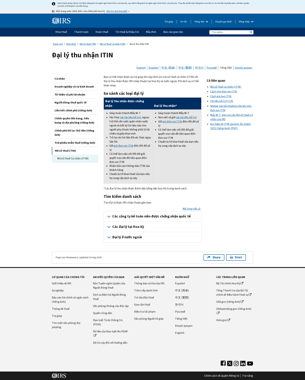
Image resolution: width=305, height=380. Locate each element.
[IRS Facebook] (223, 363)
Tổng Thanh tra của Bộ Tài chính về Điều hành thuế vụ (232, 293)
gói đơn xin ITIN (123, 146)
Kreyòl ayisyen (243, 68)
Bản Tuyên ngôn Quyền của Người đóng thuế (109, 285)
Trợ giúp (169, 21)
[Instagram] (236, 363)
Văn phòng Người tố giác (149, 319)
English (141, 68)
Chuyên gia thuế (223, 21)
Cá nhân (60, 78)
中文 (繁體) (185, 68)
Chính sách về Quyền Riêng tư (221, 376)
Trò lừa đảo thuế (144, 297)
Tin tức (183, 21)
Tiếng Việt (199, 21)
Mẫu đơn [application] (151, 32)
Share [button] (216, 257)
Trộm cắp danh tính (146, 290)
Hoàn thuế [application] (101, 32)
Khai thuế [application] (61, 32)
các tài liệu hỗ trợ (130, 117)
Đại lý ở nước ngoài (127, 237)
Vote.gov (221, 320)
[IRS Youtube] (250, 363)
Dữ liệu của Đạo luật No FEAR (110, 331)
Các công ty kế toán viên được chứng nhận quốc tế (151, 216)
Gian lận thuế (142, 304)
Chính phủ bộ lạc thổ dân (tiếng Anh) (74, 133)
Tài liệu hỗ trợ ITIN (221, 101)
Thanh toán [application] (81, 32)
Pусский (180, 311)
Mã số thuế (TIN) (88, 44)
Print (238, 257)
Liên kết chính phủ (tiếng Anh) (73, 110)
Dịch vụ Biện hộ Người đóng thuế (109, 297)
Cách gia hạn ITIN (220, 96)
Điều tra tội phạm (145, 311)
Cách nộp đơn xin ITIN (223, 91)
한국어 (199, 68)
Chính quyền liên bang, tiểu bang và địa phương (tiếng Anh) (74, 120)
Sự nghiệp (58, 290)
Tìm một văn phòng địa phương (66, 325)
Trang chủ (58, 44)
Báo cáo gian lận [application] (173, 32)
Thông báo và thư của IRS (149, 283)
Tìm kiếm (251, 32)
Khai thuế (71, 44)
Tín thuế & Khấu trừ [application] (127, 32)
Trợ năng (247, 376)
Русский (212, 68)
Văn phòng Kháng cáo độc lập (111, 306)
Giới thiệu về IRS (61, 283)
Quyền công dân (102, 313)
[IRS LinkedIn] (243, 363)
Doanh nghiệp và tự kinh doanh (74, 86)
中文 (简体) (168, 68)
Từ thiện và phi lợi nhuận (70, 94)
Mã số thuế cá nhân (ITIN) (225, 87)
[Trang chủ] (61, 19)
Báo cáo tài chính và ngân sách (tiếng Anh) (70, 300)
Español (154, 68)
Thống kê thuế (61, 309)
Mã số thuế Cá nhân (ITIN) (112, 44)
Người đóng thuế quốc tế (70, 102)
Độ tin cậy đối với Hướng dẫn (110, 343)
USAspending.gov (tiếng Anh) (233, 309)
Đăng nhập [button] (244, 21)
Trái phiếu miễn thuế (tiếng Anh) (75, 143)
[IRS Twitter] (229, 363)
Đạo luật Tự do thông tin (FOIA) (108, 322)
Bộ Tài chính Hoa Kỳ (228, 283)
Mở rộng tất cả (191, 209)
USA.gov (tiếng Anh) (228, 302)
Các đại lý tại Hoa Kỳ (128, 226)
